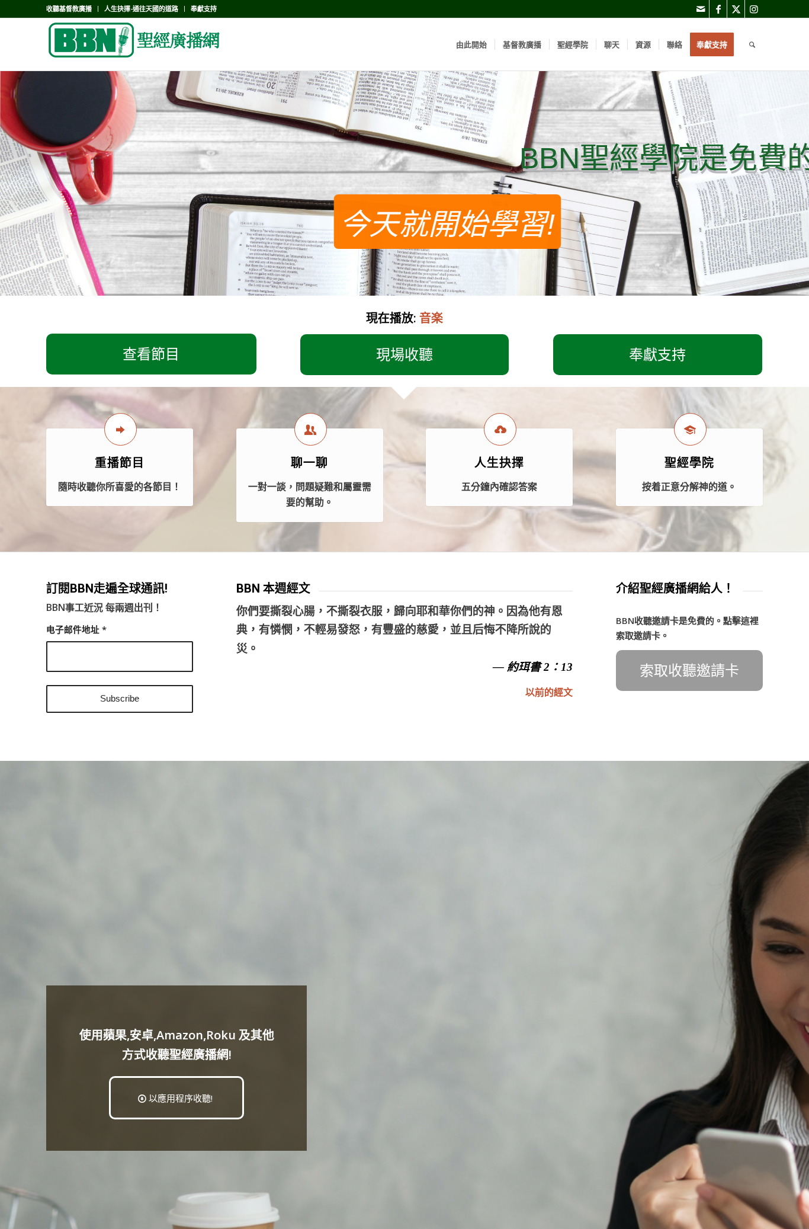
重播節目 (120, 463)
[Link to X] (735, 9)
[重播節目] (120, 429)
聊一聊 (309, 463)
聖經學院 (689, 463)
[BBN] (135, 44)
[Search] (752, 44)
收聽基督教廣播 (69, 8)
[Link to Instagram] (754, 9)
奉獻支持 (204, 8)
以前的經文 (549, 692)
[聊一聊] (310, 429)
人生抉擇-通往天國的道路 (141, 8)
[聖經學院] (690, 429)
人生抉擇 (499, 463)
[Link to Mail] (700, 9)
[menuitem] (72, 9)
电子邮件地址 (76, 629)
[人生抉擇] (500, 429)
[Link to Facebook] (718, 9)
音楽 (431, 318)
